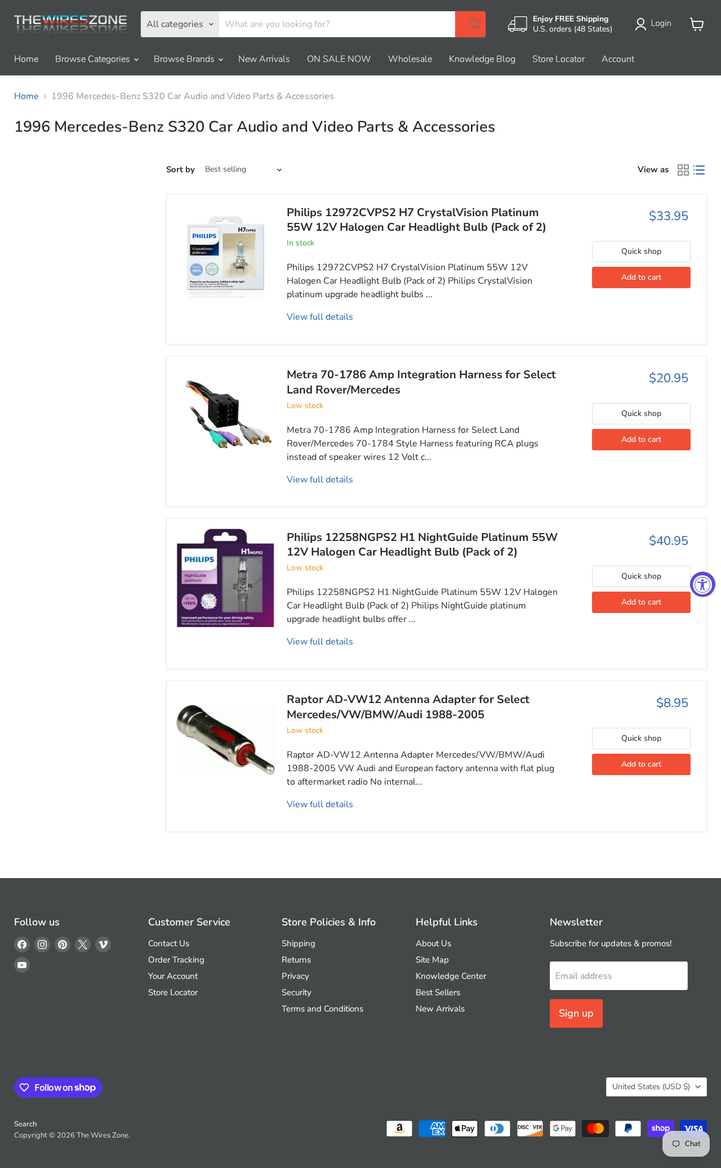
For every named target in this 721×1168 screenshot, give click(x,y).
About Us (433, 943)
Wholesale (410, 59)
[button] (655, 24)
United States (651, 1086)
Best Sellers (438, 992)
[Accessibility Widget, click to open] (702, 584)
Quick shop (641, 251)
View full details (320, 317)
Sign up (576, 1013)
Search (25, 1124)
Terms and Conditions (322, 1008)
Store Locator (558, 59)
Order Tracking (176, 959)
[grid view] (683, 170)
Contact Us (168, 943)
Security (296, 992)
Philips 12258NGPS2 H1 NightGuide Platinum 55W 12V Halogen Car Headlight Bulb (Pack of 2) (422, 545)
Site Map (432, 959)
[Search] (470, 24)
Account (618, 59)
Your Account (173, 976)
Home (26, 59)
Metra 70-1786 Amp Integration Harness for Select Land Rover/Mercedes (421, 382)
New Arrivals (264, 59)
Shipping (298, 943)
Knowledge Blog (482, 59)
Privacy (295, 976)
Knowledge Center (451, 976)
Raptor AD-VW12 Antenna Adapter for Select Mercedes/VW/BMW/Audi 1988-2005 (408, 707)
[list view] (699, 170)
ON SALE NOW (339, 59)
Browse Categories (93, 59)
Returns (296, 959)
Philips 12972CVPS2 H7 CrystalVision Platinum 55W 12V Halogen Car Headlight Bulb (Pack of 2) (416, 220)
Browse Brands (185, 59)
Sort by (180, 169)
